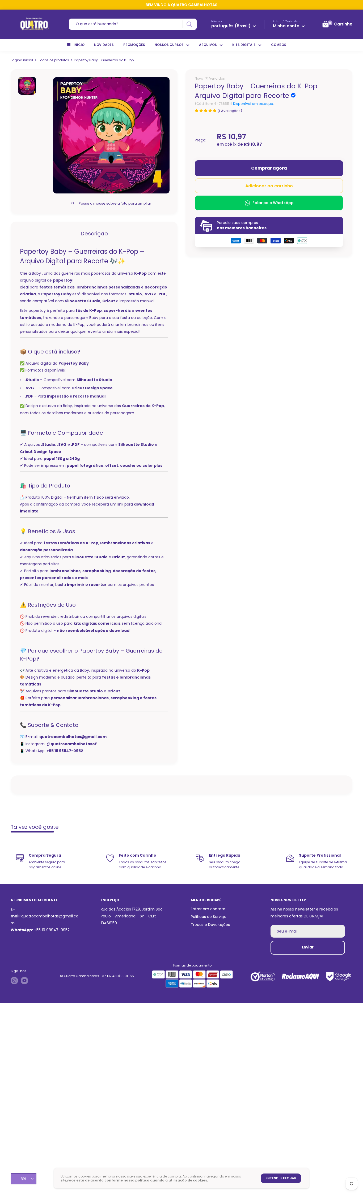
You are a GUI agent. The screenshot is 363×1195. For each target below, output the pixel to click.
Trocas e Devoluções (210, 924)
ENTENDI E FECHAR (280, 1178)
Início (79, 44)
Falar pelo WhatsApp (273, 202)
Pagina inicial (22, 60)
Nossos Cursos (169, 44)
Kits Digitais (244, 44)
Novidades (104, 44)
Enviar (308, 947)
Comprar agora (269, 168)
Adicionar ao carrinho (269, 186)
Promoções (134, 44)
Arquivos (208, 44)
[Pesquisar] (189, 24)
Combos (278, 44)
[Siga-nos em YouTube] (24, 980)
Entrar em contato (208, 909)
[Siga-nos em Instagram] (14, 980)
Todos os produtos (53, 60)
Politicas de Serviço (208, 916)
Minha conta (287, 26)
